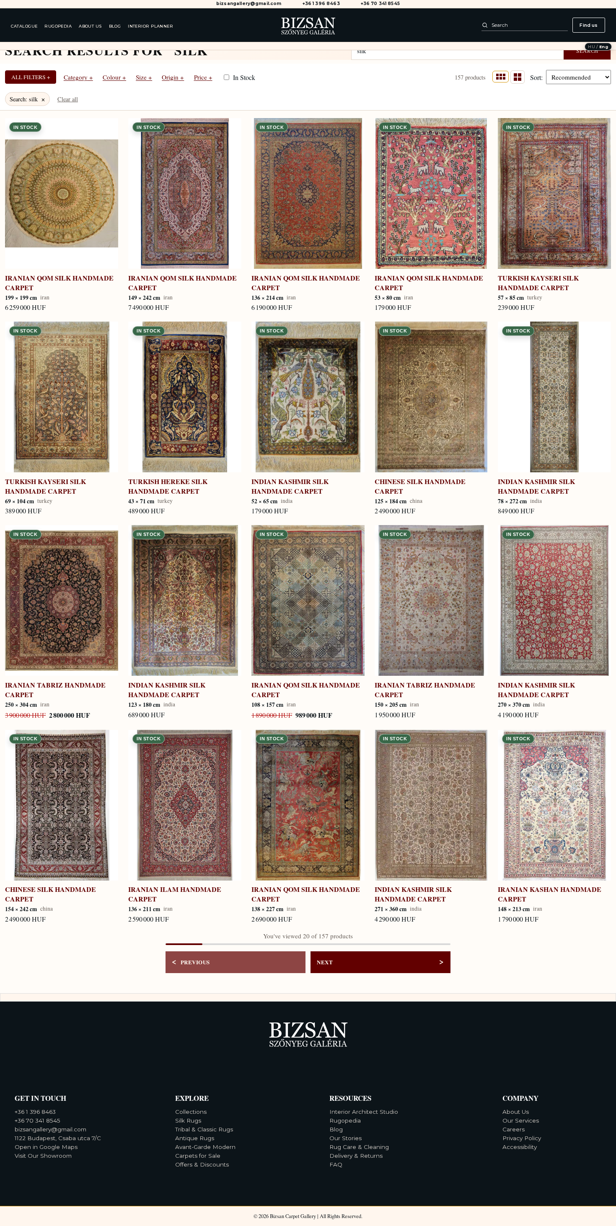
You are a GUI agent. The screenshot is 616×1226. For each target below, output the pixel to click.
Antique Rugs (194, 1138)
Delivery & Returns (356, 1155)
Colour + (114, 77)
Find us (589, 25)
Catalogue (24, 26)
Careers (513, 1129)
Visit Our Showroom (43, 1155)
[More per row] (500, 76)
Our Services (520, 1120)
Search (587, 50)
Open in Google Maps (46, 1147)
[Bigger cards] (517, 76)
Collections (191, 1111)
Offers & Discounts (202, 1164)
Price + (203, 77)
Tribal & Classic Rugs (204, 1129)
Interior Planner (150, 26)
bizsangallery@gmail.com (249, 4)
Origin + (173, 77)
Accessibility (519, 1147)
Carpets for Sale (197, 1155)
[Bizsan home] (308, 25)
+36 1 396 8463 (321, 4)
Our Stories (345, 1138)
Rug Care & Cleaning (359, 1147)
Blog (115, 26)
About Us (90, 26)
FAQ (335, 1164)
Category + (78, 77)
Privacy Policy (521, 1138)
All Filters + (30, 77)
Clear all (67, 99)
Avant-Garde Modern (205, 1147)
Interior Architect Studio (363, 1111)
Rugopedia (58, 26)
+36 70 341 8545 (380, 4)
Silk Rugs (188, 1120)
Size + (144, 77)
